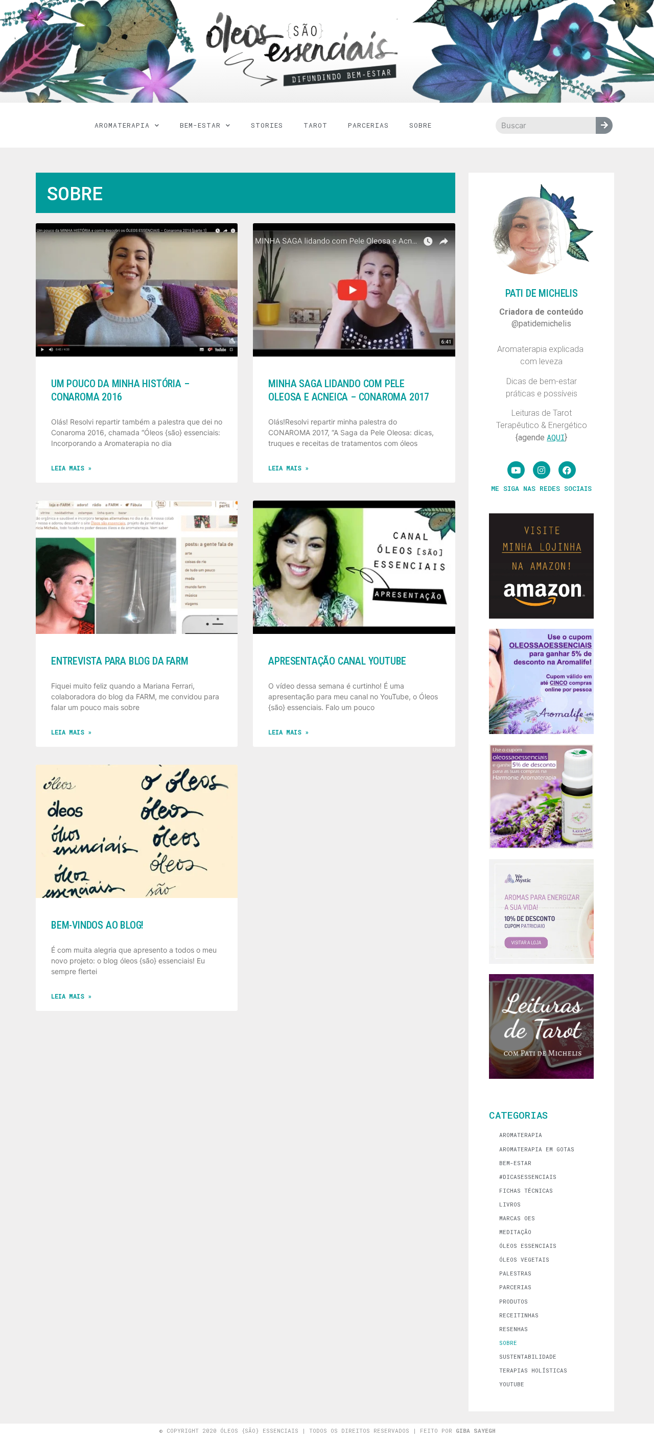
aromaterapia (122, 125)
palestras (515, 1273)
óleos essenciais (527, 1245)
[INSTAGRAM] (541, 470)
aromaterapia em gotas (536, 1149)
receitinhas (519, 1315)
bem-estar (200, 125)
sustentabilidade (527, 1356)
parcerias (368, 125)
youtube (511, 1384)
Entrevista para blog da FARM (119, 661)
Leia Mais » (71, 468)
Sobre (420, 125)
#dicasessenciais (527, 1176)
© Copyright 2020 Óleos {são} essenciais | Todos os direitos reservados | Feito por (327, 1430)
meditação (515, 1232)
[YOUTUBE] (516, 470)
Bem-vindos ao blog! (97, 925)
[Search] (604, 125)
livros (510, 1204)
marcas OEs (517, 1218)
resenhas (513, 1329)
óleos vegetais (524, 1259)
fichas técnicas (526, 1190)
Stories (267, 125)
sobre (508, 1342)
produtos (513, 1301)
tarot (315, 125)
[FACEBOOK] (567, 470)
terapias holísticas (533, 1370)
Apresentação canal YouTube (337, 661)
